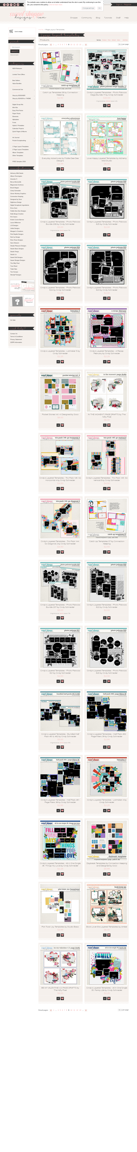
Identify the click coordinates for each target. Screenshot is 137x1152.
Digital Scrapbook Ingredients (19, 205)
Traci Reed (13, 266)
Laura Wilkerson (15, 222)
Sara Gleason (14, 243)
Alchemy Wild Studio (16, 173)
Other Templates (17, 155)
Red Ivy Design (15, 237)
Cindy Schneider (15, 190)
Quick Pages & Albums (19, 131)
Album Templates (17, 152)
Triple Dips (13, 269)
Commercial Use (17, 89)
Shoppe (73, 18)
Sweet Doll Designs (16, 257)
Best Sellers (16, 80)
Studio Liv (13, 254)
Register (127, 5)
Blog (98, 18)
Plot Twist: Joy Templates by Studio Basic (60, 927)
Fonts (14, 122)
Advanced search (14, 54)
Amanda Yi (13, 179)
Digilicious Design (15, 202)
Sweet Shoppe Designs (17, 260)
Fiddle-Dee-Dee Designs (18, 211)
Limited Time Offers (18, 74)
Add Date (125, 40)
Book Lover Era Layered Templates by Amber (106, 927)
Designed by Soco (16, 199)
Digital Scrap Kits (17, 104)
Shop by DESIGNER (18, 95)
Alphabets (15, 119)
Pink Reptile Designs (16, 234)
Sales (118, 40)
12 (77, 44)
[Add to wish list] (62, 105)
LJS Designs (14, 225)
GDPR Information (16, 342)
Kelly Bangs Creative (16, 214)
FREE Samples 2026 (19, 161)
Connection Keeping (16, 196)
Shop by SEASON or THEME (21, 98)
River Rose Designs (16, 240)
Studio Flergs (14, 251)
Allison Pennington (16, 176)
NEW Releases (17, 68)
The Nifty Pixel (14, 263)
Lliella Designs (14, 228)
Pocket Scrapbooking (19, 140)
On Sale (12, 320)
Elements (15, 116)
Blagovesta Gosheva (16, 185)
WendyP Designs (15, 275)
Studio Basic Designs (17, 248)
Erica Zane (13, 208)
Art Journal (15, 137)
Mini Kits (15, 107)
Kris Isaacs (13, 217)
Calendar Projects (18, 128)
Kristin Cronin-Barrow (17, 219)
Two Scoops (14, 272)
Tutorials (108, 18)
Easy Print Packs (17, 110)
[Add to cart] (58, 105)
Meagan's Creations (16, 231)
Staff (118, 18)
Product (104, 40)
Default (114, 40)
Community (86, 18)
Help (126, 18)
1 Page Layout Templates (20, 146)
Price (109, 40)
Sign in (119, 5)
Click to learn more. (56, 5)
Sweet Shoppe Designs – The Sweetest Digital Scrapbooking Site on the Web (29, 16)
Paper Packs (16, 113)
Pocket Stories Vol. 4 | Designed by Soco (60, 414)
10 (71, 44)
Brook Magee (14, 188)
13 (80, 44)
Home (40, 29)
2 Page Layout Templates (20, 149)
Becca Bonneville (15, 182)
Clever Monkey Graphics (18, 193)
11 (74, 44)
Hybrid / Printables (18, 125)
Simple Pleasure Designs (18, 246)
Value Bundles (16, 83)
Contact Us (13, 333)
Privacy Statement (16, 339)
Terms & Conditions (16, 336)
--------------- (16, 71)
